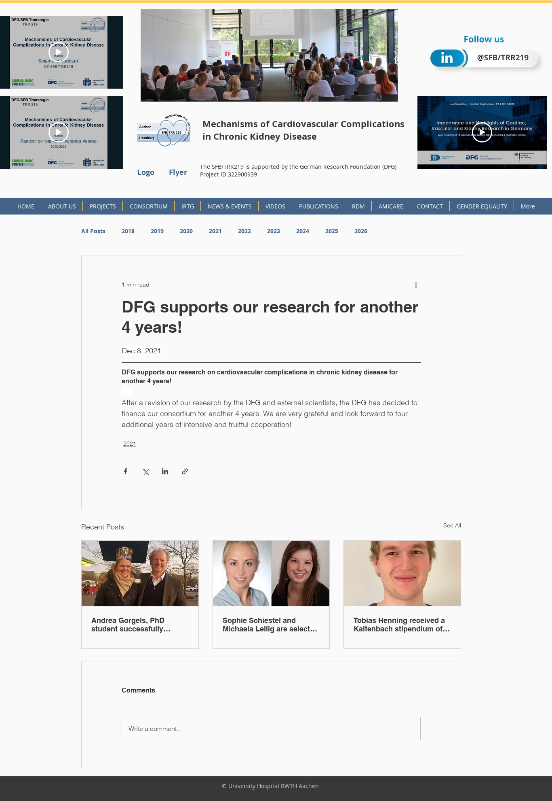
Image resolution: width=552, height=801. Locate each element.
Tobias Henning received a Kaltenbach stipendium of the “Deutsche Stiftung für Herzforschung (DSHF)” (399, 624)
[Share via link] (185, 471)
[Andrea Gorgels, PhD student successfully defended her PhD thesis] (140, 573)
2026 (360, 230)
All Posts (93, 230)
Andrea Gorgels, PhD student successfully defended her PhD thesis (134, 624)
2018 (128, 230)
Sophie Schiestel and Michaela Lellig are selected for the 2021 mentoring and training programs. (270, 624)
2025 (331, 230)
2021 (215, 230)
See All (452, 525)
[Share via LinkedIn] (165, 471)
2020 (186, 230)
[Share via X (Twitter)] (145, 471)
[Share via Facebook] (125, 471)
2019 (157, 230)
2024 (302, 230)
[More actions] (416, 284)
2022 (244, 230)
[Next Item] (395, 55)
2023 (273, 230)
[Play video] (58, 52)
